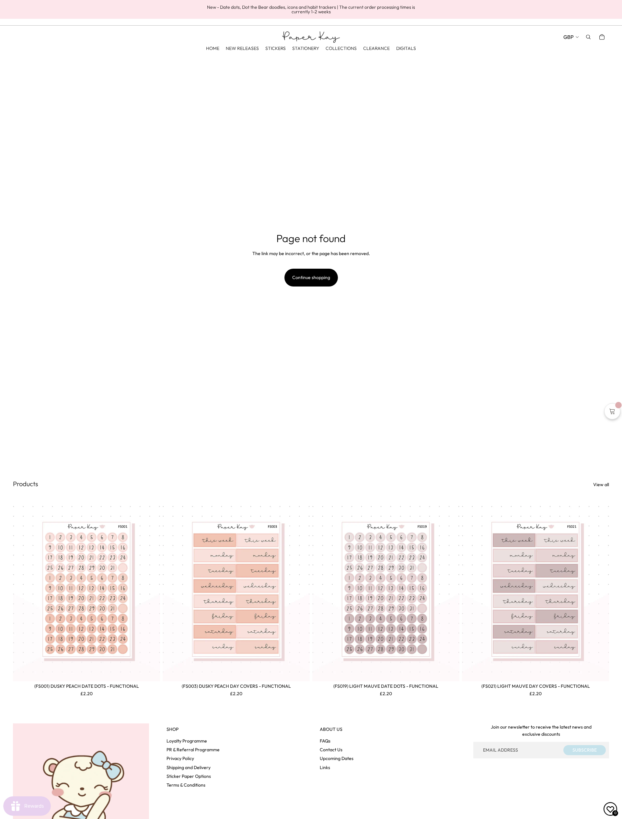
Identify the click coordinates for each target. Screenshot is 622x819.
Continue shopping (311, 277)
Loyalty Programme (187, 741)
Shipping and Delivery (189, 767)
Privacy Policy (180, 758)
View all (601, 484)
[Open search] (588, 37)
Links (325, 767)
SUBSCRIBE (584, 750)
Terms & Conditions (186, 785)
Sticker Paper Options (189, 776)
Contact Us (331, 750)
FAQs (325, 741)
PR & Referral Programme (193, 750)
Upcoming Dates (336, 758)
